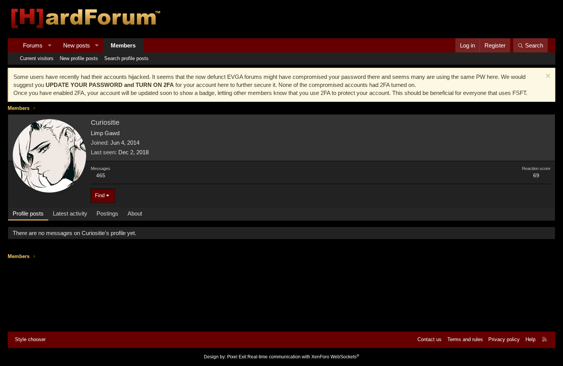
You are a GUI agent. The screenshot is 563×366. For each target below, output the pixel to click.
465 (100, 175)
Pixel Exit (236, 356)
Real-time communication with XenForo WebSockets (303, 356)
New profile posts (79, 58)
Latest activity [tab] (70, 213)
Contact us (429, 339)
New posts (76, 45)
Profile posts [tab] (28, 213)
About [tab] (135, 213)
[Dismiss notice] (547, 77)
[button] (50, 45)
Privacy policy (504, 339)
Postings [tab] (107, 213)
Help (530, 339)
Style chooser (30, 339)
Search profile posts (126, 58)
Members (123, 45)
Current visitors (37, 58)
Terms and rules (465, 339)
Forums (33, 45)
